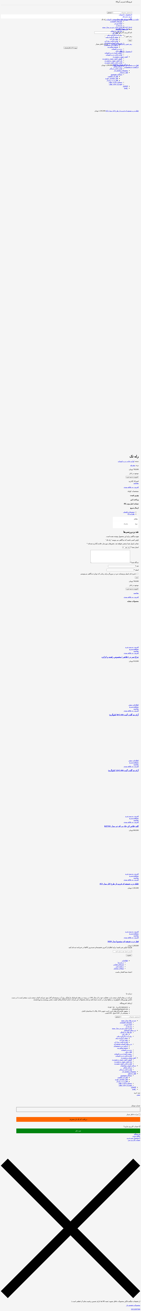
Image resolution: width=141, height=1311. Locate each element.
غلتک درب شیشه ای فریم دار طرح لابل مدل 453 (122, 111)
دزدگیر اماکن (127, 1067)
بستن (138, 1095)
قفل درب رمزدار (122, 1081)
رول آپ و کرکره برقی (124, 1036)
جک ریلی (125, 1034)
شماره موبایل (135, 1105)
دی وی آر (129, 1026)
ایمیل (136, 570)
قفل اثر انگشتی (122, 1077)
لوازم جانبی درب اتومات (114, 19)
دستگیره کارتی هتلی (125, 1083)
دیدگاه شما (134, 562)
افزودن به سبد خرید (132, 477)
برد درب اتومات (126, 1050)
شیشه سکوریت (122, 1048)
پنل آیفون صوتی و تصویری (123, 1062)
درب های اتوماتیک (129, 19)
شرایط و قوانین (118, 964)
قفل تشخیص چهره (121, 1079)
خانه (137, 19)
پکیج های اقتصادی (126, 1022)
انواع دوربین (128, 1024)
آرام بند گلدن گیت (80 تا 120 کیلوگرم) (123, 770)
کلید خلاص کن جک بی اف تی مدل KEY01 (121, 826)
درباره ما (121, 962)
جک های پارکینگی (126, 1032)
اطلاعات (125, 960)
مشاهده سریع (134, 649)
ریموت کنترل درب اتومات (123, 1054)
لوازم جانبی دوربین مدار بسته (122, 1028)
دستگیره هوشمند (126, 1075)
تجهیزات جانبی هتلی (125, 1085)
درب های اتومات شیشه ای (123, 1044)
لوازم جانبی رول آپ (121, 1042)
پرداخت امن (120, 966)
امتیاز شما (134, 547)
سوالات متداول (119, 968)
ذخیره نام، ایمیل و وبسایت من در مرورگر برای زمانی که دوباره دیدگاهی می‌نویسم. (108, 574)
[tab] (74, 512)
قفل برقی (128, 1052)
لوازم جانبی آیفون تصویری (123, 1064)
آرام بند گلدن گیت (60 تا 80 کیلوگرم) (124, 715)
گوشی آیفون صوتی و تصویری (122, 1060)
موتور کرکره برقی (121, 1038)
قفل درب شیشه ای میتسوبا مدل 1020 (125, 65)
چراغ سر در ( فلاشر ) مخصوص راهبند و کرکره (120, 657)
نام (137, 566)
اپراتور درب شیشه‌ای (121, 1046)
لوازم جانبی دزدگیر (125, 1069)
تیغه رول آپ (123, 1040)
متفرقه (132, 465)
